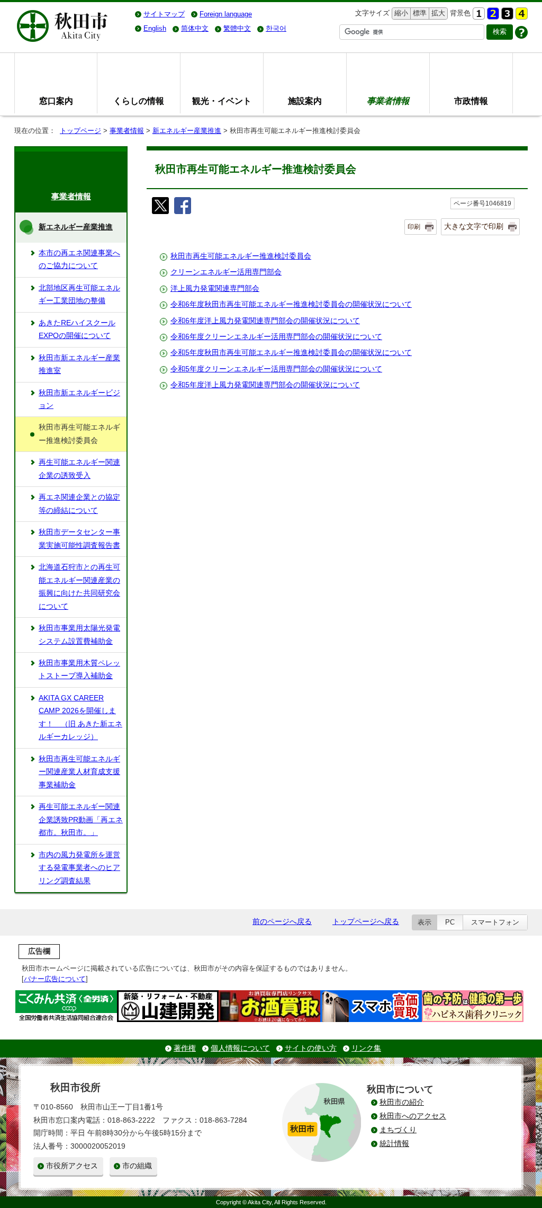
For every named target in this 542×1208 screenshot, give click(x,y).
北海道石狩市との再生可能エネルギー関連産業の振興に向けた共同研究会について (79, 586)
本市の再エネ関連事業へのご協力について (79, 259)
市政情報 (471, 100)
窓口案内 (56, 100)
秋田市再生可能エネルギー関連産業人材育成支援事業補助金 (79, 772)
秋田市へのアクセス (413, 1116)
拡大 (437, 13)
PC (450, 922)
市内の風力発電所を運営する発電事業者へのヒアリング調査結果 (79, 868)
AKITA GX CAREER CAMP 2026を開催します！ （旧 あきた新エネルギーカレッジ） (80, 717)
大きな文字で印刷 (473, 226)
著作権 (185, 1048)
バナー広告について (55, 979)
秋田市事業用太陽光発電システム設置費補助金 (79, 634)
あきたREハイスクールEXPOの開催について (77, 329)
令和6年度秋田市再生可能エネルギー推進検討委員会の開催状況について (291, 304)
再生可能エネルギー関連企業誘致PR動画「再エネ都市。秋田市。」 (81, 820)
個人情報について (240, 1048)
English (154, 28)
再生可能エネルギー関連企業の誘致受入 (79, 468)
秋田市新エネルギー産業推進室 (79, 364)
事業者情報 (127, 131)
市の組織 (137, 1166)
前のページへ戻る (282, 922)
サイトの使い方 (311, 1048)
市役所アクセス (72, 1166)
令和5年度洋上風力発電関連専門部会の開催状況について (265, 385)
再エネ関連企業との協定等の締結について (79, 503)
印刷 (414, 226)
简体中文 (195, 28)
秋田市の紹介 (402, 1102)
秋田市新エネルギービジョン (79, 399)
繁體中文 (237, 28)
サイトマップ (164, 14)
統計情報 (394, 1144)
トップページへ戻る (365, 922)
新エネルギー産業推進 (186, 131)
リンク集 (366, 1048)
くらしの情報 (138, 100)
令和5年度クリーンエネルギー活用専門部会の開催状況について (276, 369)
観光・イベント (221, 100)
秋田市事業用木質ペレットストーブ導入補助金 (79, 669)
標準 (418, 13)
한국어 (276, 28)
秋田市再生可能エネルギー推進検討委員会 (240, 256)
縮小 (400, 13)
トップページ (80, 131)
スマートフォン (495, 922)
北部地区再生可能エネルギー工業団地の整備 (79, 294)
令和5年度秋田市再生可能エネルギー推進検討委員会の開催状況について (291, 353)
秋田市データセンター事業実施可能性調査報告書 (79, 538)
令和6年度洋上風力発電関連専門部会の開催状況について (265, 321)
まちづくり (398, 1130)
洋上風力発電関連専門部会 (214, 288)
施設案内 (305, 100)
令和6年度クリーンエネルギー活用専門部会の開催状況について (276, 337)
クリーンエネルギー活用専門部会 (226, 272)
